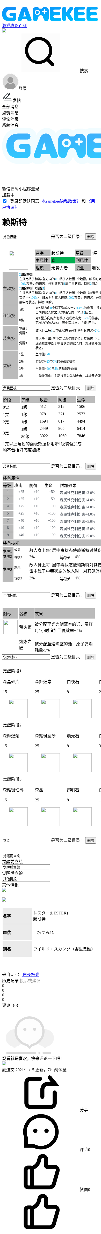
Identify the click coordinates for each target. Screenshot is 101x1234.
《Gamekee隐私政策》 (61, 201)
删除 (90, 237)
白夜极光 (30, 974)
